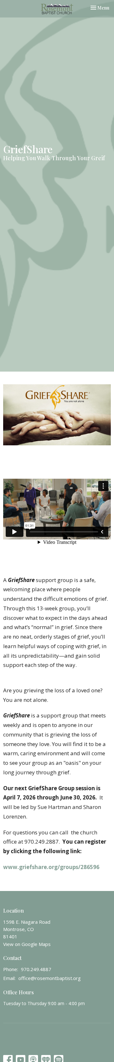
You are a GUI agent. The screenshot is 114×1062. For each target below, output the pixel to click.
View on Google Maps (27, 944)
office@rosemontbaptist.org (49, 978)
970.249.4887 (36, 969)
